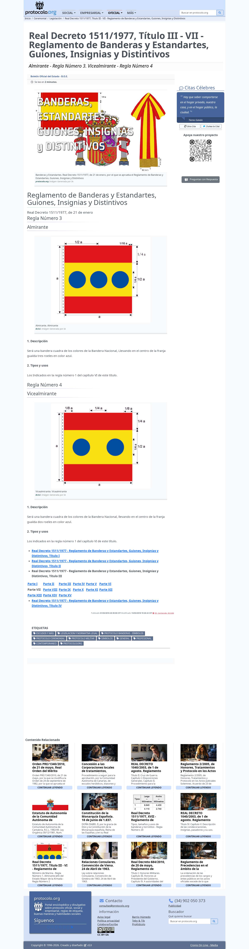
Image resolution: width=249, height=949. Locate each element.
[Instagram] (64, 927)
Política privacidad (108, 920)
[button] (100, 131)
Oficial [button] (114, 13)
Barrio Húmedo (141, 917)
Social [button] (67, 13)
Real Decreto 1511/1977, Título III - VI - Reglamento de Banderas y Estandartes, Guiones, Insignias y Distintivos (49, 870)
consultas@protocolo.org (114, 905)
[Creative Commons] (105, 929)
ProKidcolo (138, 924)
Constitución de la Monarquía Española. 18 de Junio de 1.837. (97, 816)
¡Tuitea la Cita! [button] (213, 126)
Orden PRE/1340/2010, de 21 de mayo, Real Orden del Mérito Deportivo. (48, 769)
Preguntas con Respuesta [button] (203, 179)
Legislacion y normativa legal (79, 633)
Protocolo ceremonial (50, 638)
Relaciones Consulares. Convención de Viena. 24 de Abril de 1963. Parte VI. (99, 867)
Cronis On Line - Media (204, 945)
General (125, 638)
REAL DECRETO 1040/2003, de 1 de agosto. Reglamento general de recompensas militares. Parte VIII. (198, 821)
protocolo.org (72, 643)
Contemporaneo (46, 643)
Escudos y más (45, 633)
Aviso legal (103, 917)
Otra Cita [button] (191, 126)
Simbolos (107, 638)
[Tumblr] (60, 927)
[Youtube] (68, 927)
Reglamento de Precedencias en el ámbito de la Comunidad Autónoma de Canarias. (197, 869)
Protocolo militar (83, 638)
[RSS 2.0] (71, 927)
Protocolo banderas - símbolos (123, 633)
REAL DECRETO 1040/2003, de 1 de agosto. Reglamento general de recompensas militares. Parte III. (148, 772)
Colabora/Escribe (107, 924)
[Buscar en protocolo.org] (220, 12)
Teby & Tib (138, 920)
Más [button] (130, 13)
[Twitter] (52, 927)
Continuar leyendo (50, 787)
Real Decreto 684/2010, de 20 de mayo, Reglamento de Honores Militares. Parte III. (148, 869)
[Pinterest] (56, 927)
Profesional (143, 638)
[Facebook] (48, 927)
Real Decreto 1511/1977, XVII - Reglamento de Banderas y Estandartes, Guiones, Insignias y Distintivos (147, 821)
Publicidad (174, 905)
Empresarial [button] (90, 13)
